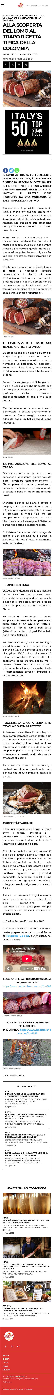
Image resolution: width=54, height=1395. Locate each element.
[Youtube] (18, 1346)
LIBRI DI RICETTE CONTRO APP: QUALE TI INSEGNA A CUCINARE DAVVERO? (25, 1136)
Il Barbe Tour (17, 16)
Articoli (9, 1132)
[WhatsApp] (26, 65)
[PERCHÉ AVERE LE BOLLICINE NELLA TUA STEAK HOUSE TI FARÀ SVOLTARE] (27, 1203)
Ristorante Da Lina (17, 936)
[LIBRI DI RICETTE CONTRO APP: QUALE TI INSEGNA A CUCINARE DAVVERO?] (27, 1291)
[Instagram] (11, 1346)
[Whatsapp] (16, 170)
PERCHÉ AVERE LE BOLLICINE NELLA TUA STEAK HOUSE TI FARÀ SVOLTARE (25, 1095)
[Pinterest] (19, 65)
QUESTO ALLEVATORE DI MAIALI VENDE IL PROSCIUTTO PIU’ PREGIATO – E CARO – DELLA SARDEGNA (25, 1116)
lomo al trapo (17, 1076)
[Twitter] (12, 65)
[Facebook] (6, 65)
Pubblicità (7, 1382)
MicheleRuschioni (22, 59)
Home (6, 16)
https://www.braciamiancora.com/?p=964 (27, 986)
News (8, 1092)
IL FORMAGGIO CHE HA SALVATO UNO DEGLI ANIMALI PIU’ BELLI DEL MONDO (27, 1154)
